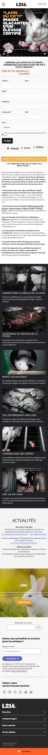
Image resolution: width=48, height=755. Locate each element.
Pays (4, 122)
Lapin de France (15, 208)
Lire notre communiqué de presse (15, 534)
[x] (15, 692)
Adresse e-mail (8, 647)
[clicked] (38, 627)
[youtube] (26, 692)
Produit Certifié (28, 208)
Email (4, 91)
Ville (27, 112)
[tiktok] (20, 692)
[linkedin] (31, 692)
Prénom (5, 81)
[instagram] (10, 692)
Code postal (7, 112)
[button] (3, 5)
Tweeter (27, 148)
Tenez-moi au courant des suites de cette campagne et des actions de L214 (25, 134)
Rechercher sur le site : (23, 623)
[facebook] (4, 692)
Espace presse (42, 4)
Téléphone (5, 102)
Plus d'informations (19, 671)
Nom (27, 81)
